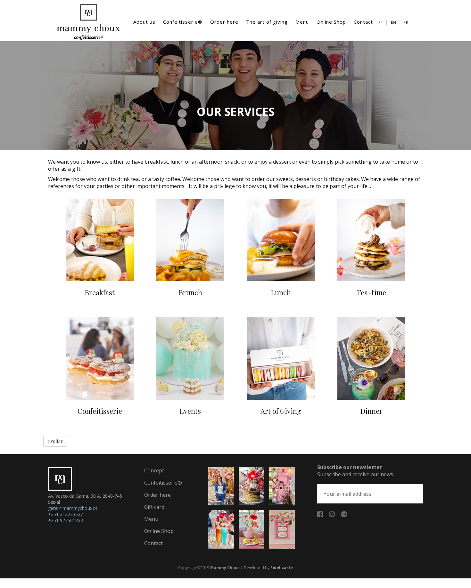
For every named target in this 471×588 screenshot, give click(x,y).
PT (381, 22)
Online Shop (331, 22)
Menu (302, 22)
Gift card (154, 506)
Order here (224, 22)
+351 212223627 (65, 514)
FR (406, 22)
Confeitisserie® (182, 22)
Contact (363, 22)
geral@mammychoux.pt (72, 508)
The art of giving (267, 22)
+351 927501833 (65, 520)
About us (144, 22)
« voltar (55, 441)
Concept (154, 470)
